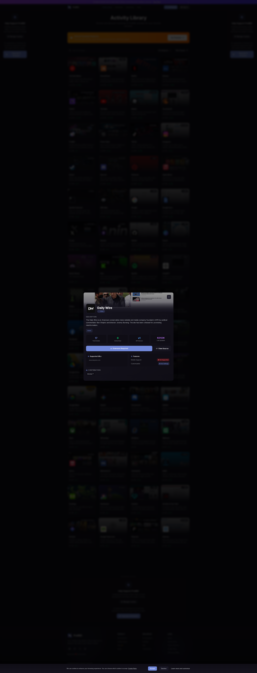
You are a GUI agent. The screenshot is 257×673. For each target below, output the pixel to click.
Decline (163, 668)
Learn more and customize (180, 668)
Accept (152, 668)
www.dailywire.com (94, 360)
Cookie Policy (132, 668)
